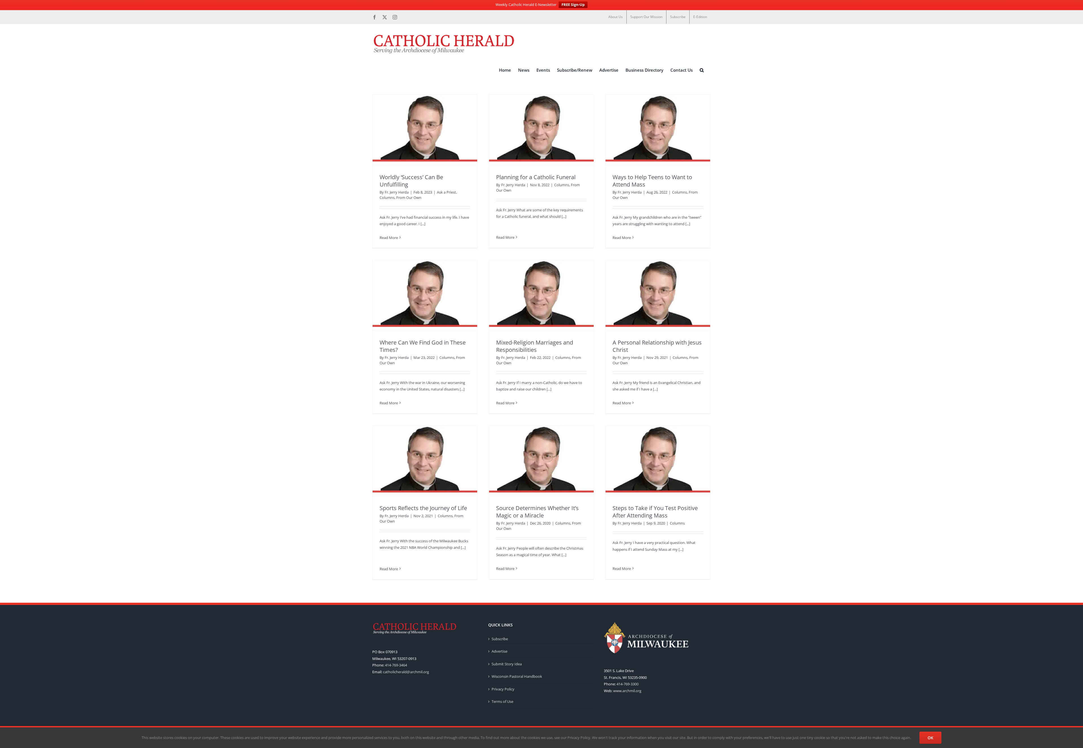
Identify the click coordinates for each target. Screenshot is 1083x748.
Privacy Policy (503, 689)
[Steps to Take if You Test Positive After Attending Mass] (658, 461)
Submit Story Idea (507, 663)
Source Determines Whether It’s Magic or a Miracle (537, 511)
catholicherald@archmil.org (406, 671)
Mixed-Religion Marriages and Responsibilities (534, 346)
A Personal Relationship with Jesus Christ (657, 346)
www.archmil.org (627, 690)
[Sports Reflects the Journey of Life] (425, 461)
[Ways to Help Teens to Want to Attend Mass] (658, 130)
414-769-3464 (396, 665)
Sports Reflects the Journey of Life (423, 508)
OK (930, 737)
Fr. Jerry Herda (397, 192)
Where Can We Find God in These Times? (423, 346)
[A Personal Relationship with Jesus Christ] (658, 295)
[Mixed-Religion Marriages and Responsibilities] (541, 295)
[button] (702, 70)
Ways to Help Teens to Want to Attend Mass (652, 180)
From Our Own (408, 197)
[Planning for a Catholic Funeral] (541, 130)
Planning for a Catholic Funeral (536, 177)
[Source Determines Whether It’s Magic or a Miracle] (541, 461)
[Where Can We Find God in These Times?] (425, 295)
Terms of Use (502, 701)
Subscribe (500, 638)
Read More (389, 237)
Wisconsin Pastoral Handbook (517, 676)
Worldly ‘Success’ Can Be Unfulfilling (411, 180)
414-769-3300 (628, 683)
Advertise (499, 651)
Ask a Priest (446, 192)
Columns (387, 197)
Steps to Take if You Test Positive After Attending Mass (655, 511)
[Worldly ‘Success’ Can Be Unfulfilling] (425, 130)
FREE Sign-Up (573, 4)
